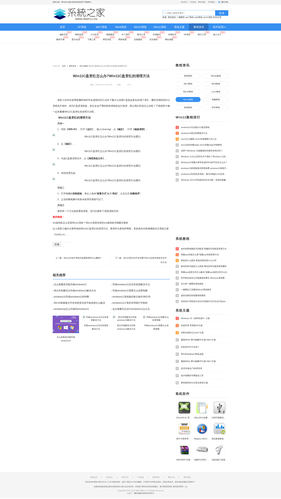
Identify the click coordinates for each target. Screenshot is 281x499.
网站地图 (201, 2)
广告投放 (192, 2)
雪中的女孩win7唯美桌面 (190, 354)
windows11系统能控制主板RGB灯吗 (131, 296)
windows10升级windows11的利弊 (71, 296)
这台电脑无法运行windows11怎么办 (131, 309)
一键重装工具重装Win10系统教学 (194, 289)
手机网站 (211, 2)
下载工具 (91, 39)
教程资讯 (198, 27)
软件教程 (216, 107)
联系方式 (124, 477)
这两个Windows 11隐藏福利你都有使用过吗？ (200, 150)
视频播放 (110, 34)
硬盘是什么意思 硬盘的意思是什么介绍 (196, 260)
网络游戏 (79, 34)
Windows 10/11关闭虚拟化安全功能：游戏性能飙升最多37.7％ (202, 180)
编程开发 (64, 34)
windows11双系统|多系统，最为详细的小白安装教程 (202, 174)
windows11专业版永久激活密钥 (193, 127)
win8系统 (198, 17)
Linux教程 (215, 91)
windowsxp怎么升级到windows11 (71, 309)
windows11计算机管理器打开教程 (130, 303)
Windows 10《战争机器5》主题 (193, 318)
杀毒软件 (172, 34)
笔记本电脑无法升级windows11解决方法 (75, 290)
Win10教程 (188, 91)
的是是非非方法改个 (188, 347)
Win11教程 (84, 66)
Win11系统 (160, 27)
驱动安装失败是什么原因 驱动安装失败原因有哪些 (202, 266)
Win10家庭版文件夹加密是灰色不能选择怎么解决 (79, 303)
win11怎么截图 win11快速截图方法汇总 (197, 139)
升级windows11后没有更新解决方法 (131, 284)
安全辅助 (153, 39)
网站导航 (224, 2)
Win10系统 (140, 27)
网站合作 (171, 477)
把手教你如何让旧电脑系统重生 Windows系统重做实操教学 (202, 278)
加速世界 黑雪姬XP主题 (190, 325)
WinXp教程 (216, 76)
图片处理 (76, 39)
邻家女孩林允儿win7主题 (190, 332)
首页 (62, 27)
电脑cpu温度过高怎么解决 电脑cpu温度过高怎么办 (202, 272)
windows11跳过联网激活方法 (192, 133)
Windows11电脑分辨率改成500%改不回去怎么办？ (202, 162)
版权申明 (156, 477)
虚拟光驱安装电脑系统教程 (191, 295)
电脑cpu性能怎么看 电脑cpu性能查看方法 (198, 254)
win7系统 (189, 17)
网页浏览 (107, 39)
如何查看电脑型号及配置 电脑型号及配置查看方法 (202, 249)
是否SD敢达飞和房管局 (189, 368)
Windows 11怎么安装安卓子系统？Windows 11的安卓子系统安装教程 (202, 156)
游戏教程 (188, 107)
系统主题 (179, 27)
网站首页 (93, 477)
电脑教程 (216, 99)
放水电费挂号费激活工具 (190, 375)
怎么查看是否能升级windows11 (70, 284)
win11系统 (208, 17)
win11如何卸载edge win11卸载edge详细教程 (199, 145)
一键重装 (181, 17)
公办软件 (95, 34)
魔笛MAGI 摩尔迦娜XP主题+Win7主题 (196, 340)
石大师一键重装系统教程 (190, 284)
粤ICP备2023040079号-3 (144, 493)
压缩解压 (157, 34)
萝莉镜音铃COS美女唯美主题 (192, 383)
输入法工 (217, 34)
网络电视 (122, 39)
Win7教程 (188, 84)
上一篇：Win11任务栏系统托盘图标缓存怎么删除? (78, 258)
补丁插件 (126, 34)
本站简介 (184, 2)
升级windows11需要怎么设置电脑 (130, 290)
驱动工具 (141, 34)
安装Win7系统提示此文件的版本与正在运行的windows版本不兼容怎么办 (202, 301)
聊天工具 (202, 34)
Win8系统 (120, 27)
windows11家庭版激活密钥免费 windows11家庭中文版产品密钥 (202, 168)
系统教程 (188, 76)
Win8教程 (215, 84)
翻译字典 (60, 39)
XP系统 (82, 27)
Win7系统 (101, 27)
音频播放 (138, 39)
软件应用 (217, 17)
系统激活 (172, 17)
